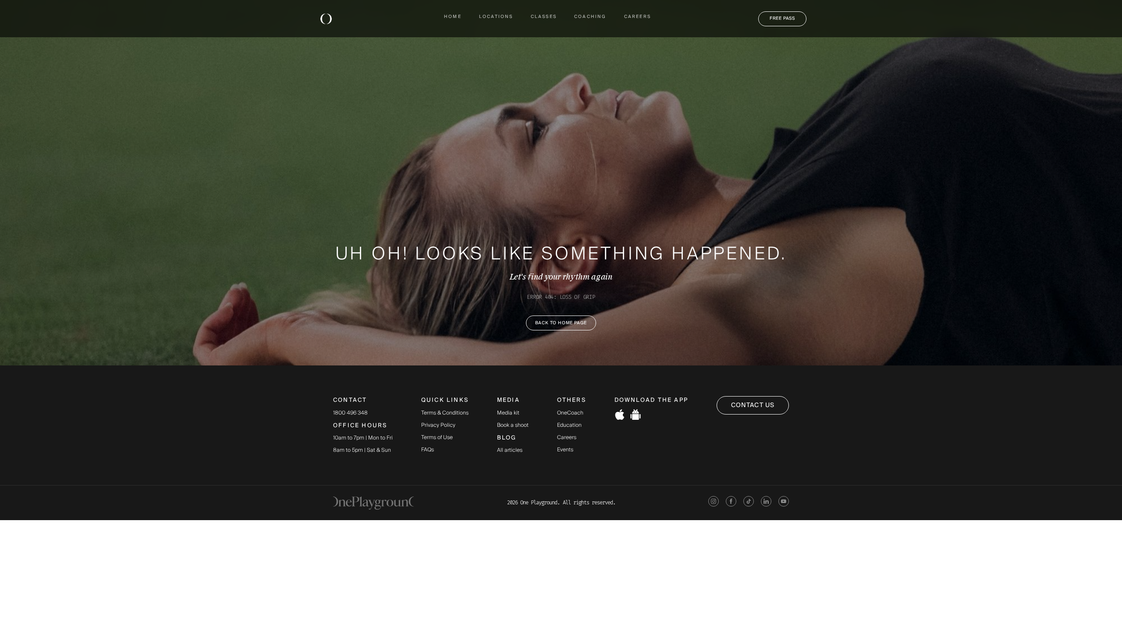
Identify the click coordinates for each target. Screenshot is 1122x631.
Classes (544, 17)
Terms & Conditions (445, 413)
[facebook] (731, 503)
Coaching (590, 17)
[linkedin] (766, 503)
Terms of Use (437, 438)
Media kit (508, 413)
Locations (496, 17)
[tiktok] (748, 503)
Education (569, 425)
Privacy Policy (438, 425)
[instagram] (713, 503)
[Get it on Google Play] (635, 416)
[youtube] (783, 503)
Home (453, 17)
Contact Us (752, 405)
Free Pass (782, 18)
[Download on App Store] (619, 416)
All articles (509, 450)
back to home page (561, 323)
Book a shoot (513, 425)
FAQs (427, 450)
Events (565, 450)
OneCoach (570, 413)
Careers (637, 17)
